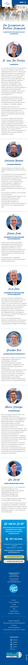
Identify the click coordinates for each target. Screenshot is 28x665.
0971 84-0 (16, 578)
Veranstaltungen (14, 611)
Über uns (14, 600)
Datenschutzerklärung (14, 627)
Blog (14, 609)
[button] (22, 2)
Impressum (14, 625)
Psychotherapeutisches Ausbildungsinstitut (14, 623)
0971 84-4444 (16, 538)
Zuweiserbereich (14, 606)
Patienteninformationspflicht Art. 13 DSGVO (14, 629)
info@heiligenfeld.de (16, 582)
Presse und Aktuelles (14, 602)
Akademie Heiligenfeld (14, 621)
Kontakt (14, 604)
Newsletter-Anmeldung (14, 613)
